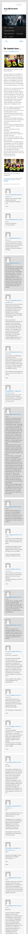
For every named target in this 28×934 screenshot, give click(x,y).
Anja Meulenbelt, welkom (9, 30)
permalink (6, 181)
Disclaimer (11, 36)
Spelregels (11, 27)
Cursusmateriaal (19, 33)
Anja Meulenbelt (11, 8)
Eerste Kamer (7, 179)
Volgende (21, 41)
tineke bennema (8, 848)
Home (5, 27)
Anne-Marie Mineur (9, 391)
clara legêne (8, 806)
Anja (13, 179)
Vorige (6, 41)
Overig (5, 36)
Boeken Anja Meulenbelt (9, 33)
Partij (16, 178)
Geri (6, 219)
